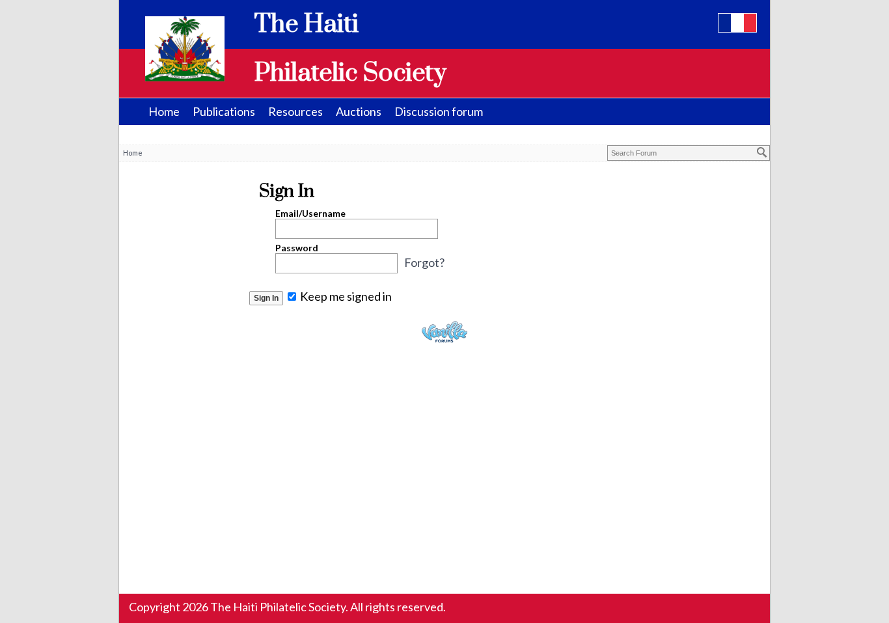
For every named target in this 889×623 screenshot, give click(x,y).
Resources (295, 111)
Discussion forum (438, 111)
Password (296, 247)
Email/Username (310, 213)
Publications (224, 111)
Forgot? (424, 262)
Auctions (358, 111)
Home (164, 111)
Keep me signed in (345, 296)
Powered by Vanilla (444, 331)
